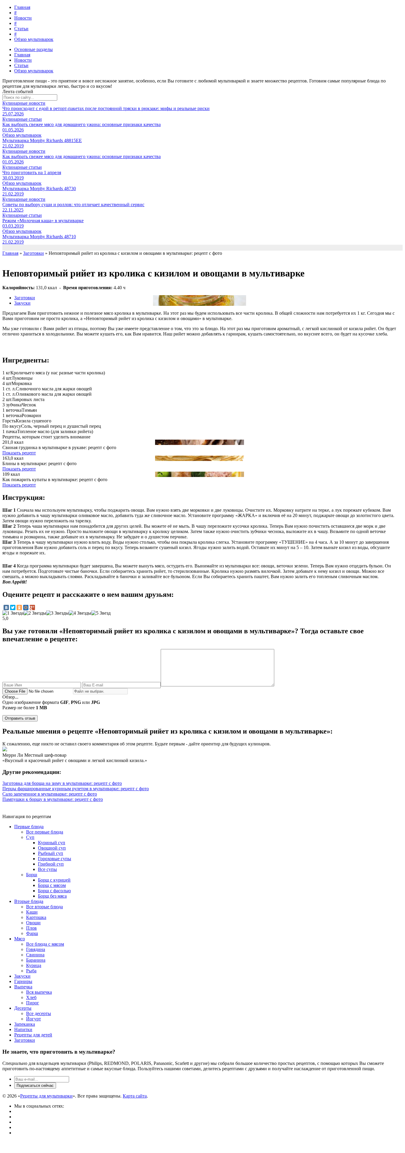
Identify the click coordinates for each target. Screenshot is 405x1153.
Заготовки (24, 297)
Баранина (35, 960)
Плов (31, 928)
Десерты (22, 1008)
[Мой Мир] (25, 607)
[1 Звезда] (13, 613)
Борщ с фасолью (54, 890)
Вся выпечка (39, 992)
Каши (32, 912)
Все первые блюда (44, 831)
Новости (23, 17)
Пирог (32, 1002)
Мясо (19, 938)
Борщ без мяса (52, 895)
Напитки (23, 1029)
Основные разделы (33, 49)
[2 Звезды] (35, 613)
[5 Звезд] (101, 613)
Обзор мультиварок (33, 39)
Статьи (21, 28)
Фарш (32, 933)
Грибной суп (51, 863)
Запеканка (24, 1024)
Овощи (33, 922)
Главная (22, 7)
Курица (33, 965)
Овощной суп (52, 847)
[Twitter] (12, 607)
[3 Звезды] (57, 613)
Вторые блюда (28, 901)
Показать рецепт (19, 452)
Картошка (36, 917)
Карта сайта (135, 1095)
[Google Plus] (32, 607)
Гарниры (23, 981)
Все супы (47, 869)
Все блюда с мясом (45, 944)
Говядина (35, 949)
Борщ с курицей (54, 879)
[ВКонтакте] (6, 607)
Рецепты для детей (33, 1034)
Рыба (31, 970)
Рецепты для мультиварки (46, 1095)
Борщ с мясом (52, 885)
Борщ (31, 874)
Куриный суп (51, 842)
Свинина (35, 954)
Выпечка (23, 986)
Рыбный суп (50, 853)
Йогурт (33, 1018)
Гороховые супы (54, 858)
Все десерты (38, 1013)
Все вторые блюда (44, 906)
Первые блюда (29, 826)
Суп (30, 837)
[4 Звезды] (80, 613)
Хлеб (31, 997)
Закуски (22, 303)
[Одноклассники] (19, 607)
